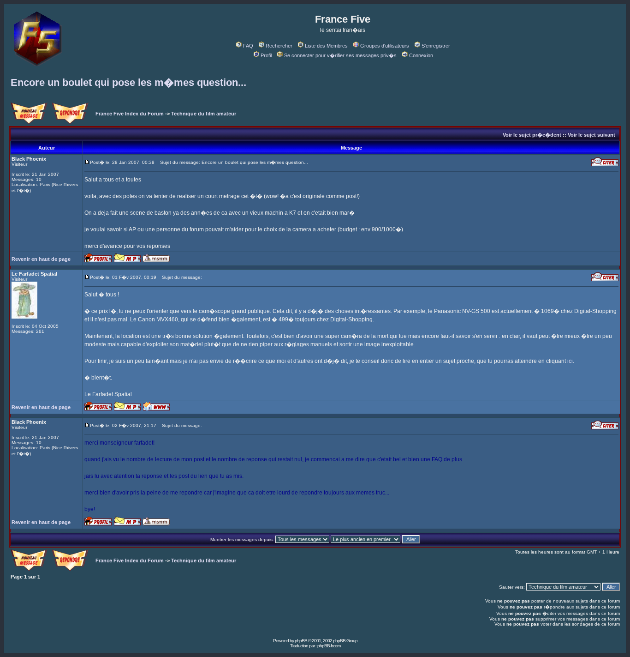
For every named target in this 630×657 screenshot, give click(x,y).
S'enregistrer (436, 45)
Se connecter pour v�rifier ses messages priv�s (340, 55)
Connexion (421, 55)
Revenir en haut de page (41, 259)
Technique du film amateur (203, 113)
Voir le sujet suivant (591, 135)
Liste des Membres (326, 45)
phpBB (301, 640)
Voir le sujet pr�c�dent (532, 135)
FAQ (248, 45)
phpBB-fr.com (328, 645)
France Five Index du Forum (129, 113)
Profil (266, 55)
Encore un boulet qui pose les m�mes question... (128, 82)
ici (570, 361)
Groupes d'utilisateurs (384, 45)
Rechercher (279, 45)
